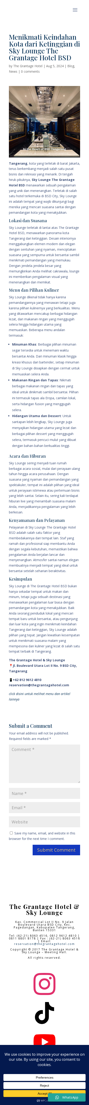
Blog (70, 66)
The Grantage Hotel (27, 66)
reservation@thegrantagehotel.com (44, 944)
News (13, 71)
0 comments (30, 71)
